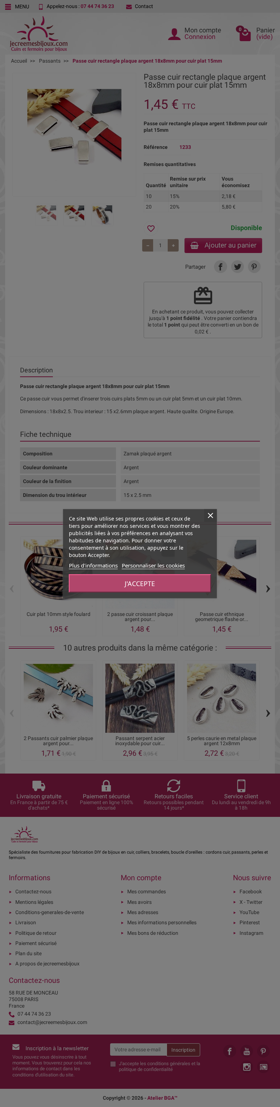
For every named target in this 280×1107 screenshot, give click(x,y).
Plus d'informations (93, 565)
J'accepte (140, 583)
